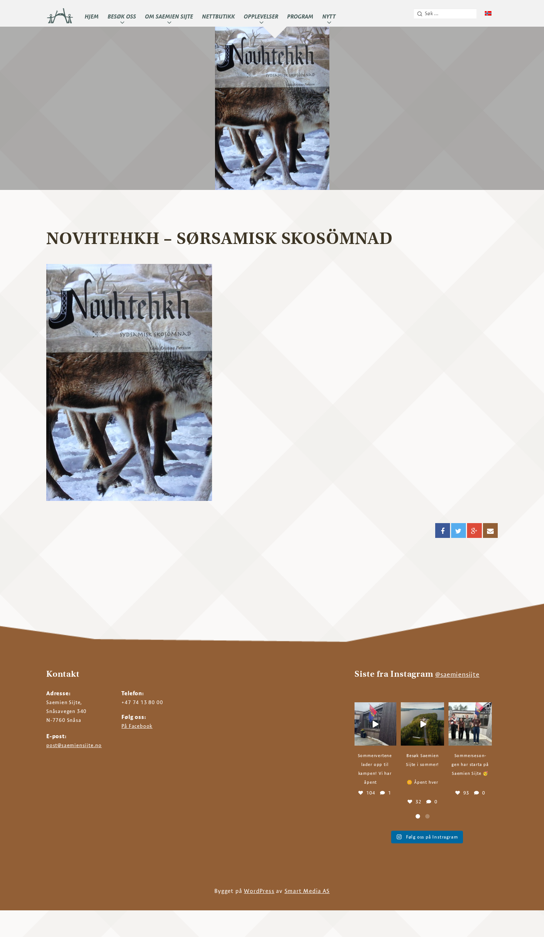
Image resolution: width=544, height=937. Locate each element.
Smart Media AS (307, 890)
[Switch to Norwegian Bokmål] (488, 13)
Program (300, 16)
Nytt (329, 16)
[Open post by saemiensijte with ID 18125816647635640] (470, 724)
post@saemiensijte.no (74, 745)
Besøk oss (122, 16)
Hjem (92, 16)
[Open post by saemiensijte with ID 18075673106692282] (422, 724)
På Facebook (136, 726)
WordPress (259, 890)
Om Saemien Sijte (169, 16)
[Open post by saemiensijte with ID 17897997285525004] (374, 724)
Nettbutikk (218, 16)
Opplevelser (261, 16)
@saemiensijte (457, 674)
